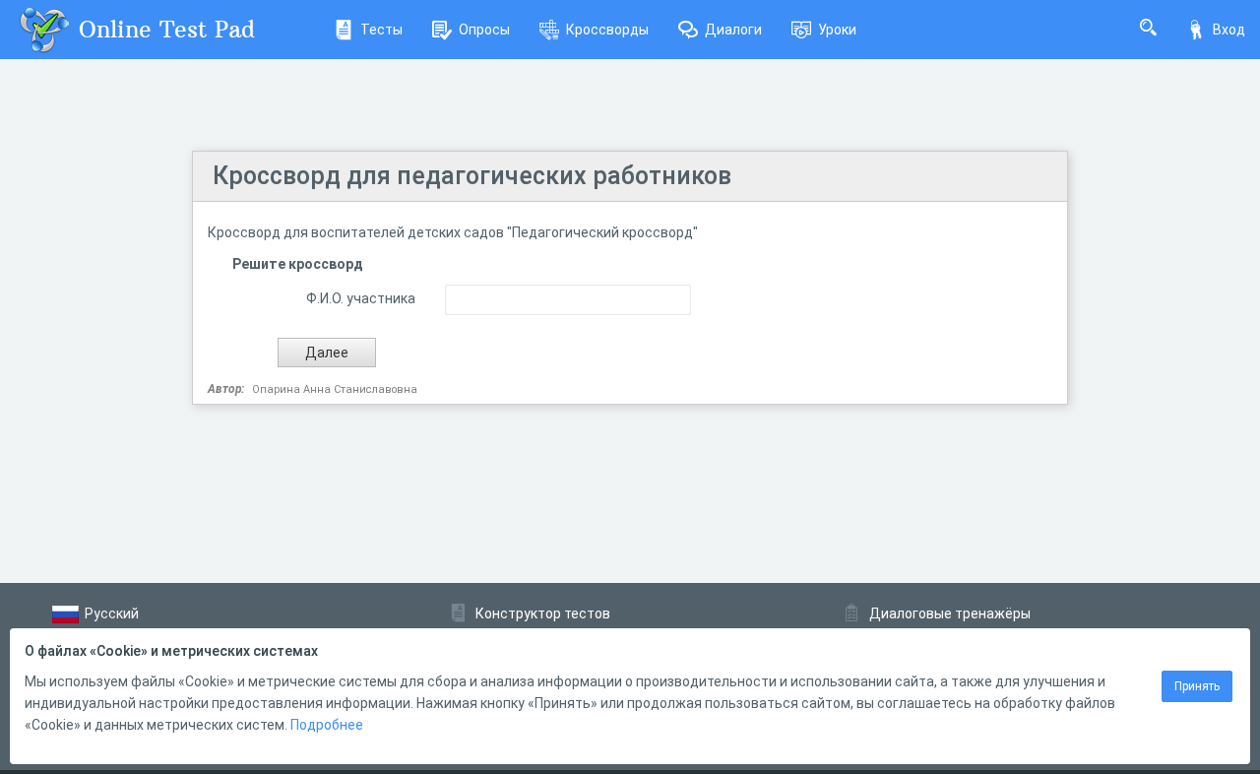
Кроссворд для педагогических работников (472, 175)
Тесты (381, 29)
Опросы (484, 29)
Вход (1229, 29)
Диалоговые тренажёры (950, 613)
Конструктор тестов (542, 613)
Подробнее (326, 725)
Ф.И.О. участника (360, 298)
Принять (1197, 686)
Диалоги (733, 29)
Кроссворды (607, 29)
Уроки (837, 29)
